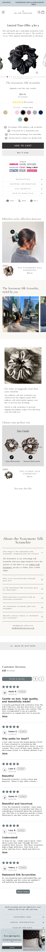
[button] (18, 102)
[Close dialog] (43, 931)
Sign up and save (22, 928)
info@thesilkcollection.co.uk (23, 628)
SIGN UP (12, 947)
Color (23, 107)
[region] (23, 314)
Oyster (34, 112)
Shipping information (23, 184)
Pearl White (11, 112)
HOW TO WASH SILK (23, 193)
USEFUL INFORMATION (22, 922)
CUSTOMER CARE (22, 917)
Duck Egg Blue (20, 119)
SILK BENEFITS (23, 189)
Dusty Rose (28, 112)
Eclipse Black (23, 112)
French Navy (40, 112)
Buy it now (23, 153)
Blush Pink (17, 112)
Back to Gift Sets (24, 646)
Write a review (17, 679)
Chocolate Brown (26, 119)
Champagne (5, 112)
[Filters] (35, 679)
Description (23, 179)
